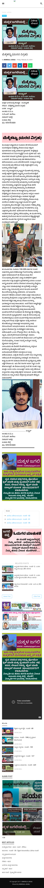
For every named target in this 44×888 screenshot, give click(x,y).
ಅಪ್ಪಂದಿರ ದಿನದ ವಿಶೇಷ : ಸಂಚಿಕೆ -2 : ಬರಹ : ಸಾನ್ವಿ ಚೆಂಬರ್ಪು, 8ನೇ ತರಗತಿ (27, 568)
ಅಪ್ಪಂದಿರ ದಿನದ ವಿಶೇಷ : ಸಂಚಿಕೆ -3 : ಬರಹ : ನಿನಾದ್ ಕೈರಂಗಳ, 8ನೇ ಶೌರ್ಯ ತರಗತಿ (27, 576)
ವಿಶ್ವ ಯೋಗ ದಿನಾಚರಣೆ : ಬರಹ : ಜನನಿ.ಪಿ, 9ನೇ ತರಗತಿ (27, 585)
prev (3, 837)
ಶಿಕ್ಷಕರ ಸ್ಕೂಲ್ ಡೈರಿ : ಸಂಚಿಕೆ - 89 (23, 728)
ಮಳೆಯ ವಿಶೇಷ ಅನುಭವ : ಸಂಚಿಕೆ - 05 (18, 523)
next (4, 837)
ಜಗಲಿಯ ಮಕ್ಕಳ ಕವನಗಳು (10, 865)
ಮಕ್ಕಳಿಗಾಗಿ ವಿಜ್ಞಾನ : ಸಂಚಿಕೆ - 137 (24, 756)
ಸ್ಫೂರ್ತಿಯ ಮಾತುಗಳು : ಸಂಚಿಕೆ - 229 (25, 765)
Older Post (37, 596)
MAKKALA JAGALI (27, 881)
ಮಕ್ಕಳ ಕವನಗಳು (7, 858)
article (4, 15)
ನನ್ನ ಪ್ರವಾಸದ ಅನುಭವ (9, 854)
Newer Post (7, 596)
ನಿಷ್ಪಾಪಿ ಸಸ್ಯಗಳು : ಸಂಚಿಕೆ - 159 (23, 747)
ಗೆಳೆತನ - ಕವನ (6, 861)
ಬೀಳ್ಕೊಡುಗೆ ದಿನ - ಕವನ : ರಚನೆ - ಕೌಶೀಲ (14, 847)
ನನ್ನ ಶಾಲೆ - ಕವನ (7, 869)
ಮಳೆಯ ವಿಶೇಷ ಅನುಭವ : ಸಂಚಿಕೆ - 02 (18, 516)
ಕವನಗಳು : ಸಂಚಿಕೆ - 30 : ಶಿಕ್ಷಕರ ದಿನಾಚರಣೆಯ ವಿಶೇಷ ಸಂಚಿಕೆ (20, 850)
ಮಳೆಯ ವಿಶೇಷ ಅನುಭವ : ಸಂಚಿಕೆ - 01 (18, 519)
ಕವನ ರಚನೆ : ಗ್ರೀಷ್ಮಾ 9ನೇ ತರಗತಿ (11, 872)
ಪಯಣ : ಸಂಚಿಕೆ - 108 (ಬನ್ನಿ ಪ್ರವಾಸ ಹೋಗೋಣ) (25, 739)
